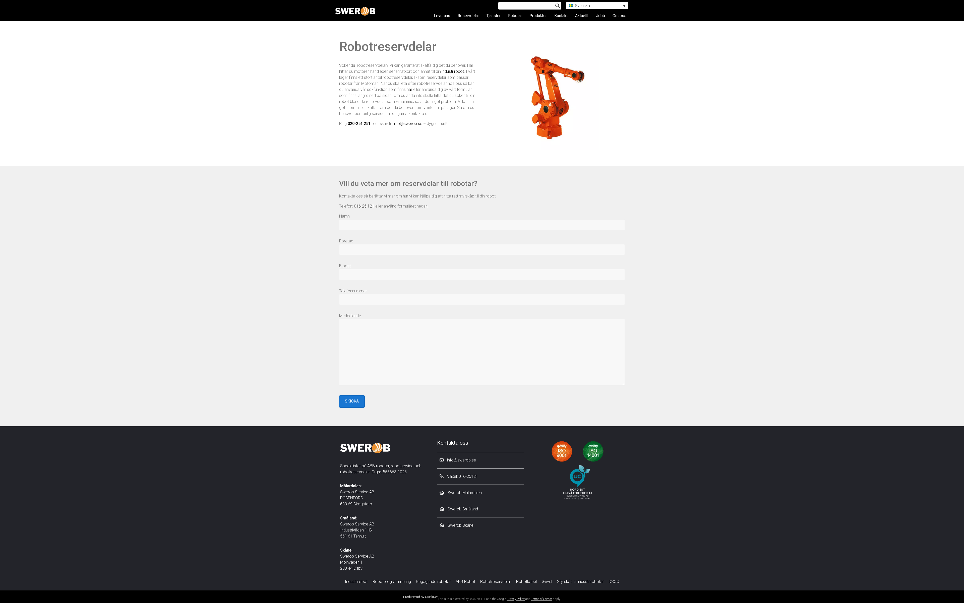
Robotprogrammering (392, 581)
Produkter (538, 15)
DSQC (614, 581)
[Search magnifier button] (557, 5)
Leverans (442, 15)
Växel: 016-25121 (462, 476)
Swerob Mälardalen (464, 492)
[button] (597, 5)
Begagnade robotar (433, 581)
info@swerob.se (407, 123)
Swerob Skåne (460, 525)
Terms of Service (541, 599)
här (409, 89)
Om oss (619, 15)
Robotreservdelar (495, 581)
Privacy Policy (516, 599)
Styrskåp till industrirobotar (580, 581)
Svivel (547, 581)
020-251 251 (359, 123)
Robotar (515, 15)
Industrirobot (356, 581)
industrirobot (453, 71)
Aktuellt (581, 15)
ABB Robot (465, 581)
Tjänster (494, 15)
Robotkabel (526, 581)
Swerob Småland (462, 509)
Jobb (600, 15)
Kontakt (561, 15)
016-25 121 (364, 206)
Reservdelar (468, 15)
